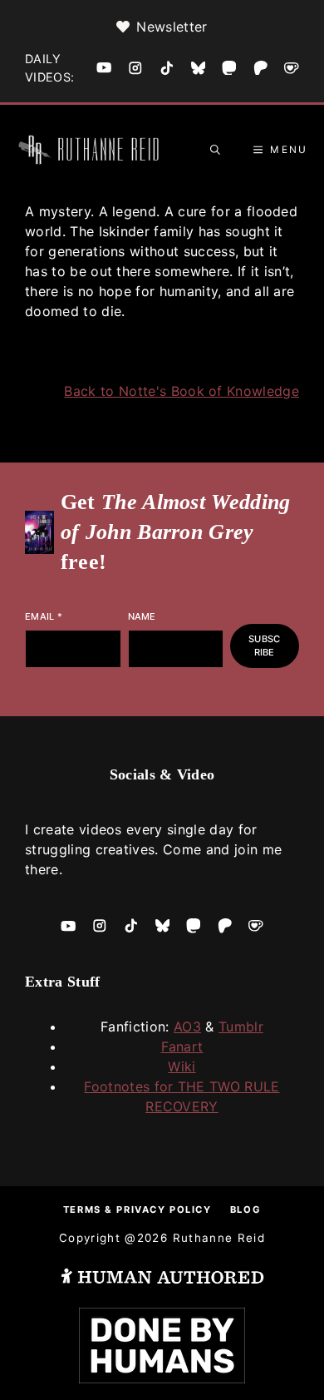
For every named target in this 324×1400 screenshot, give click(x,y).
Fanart (182, 1046)
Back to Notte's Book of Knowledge (181, 391)
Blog (245, 1209)
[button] (215, 150)
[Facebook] (103, 67)
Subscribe (264, 646)
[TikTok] (167, 68)
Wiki (181, 1066)
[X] (198, 68)
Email (43, 616)
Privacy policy (163, 1209)
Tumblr (240, 1026)
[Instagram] (135, 68)
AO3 (187, 1026)
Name (142, 616)
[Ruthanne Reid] (91, 150)
